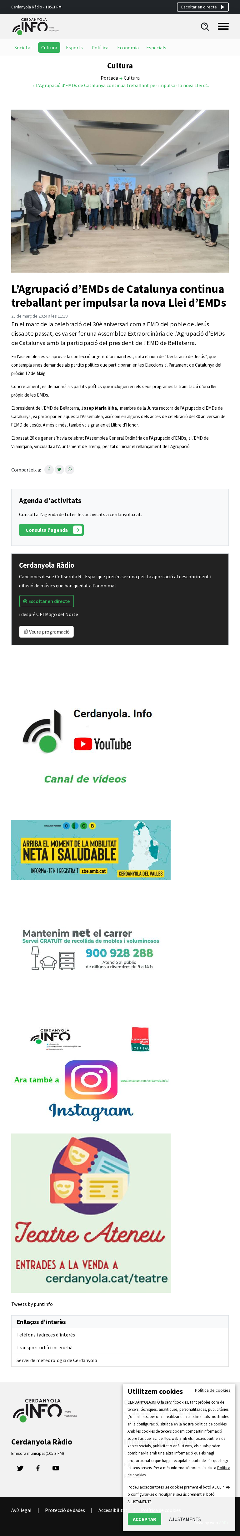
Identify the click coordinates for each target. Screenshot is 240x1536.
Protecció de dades (65, 1510)
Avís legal (21, 1510)
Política (100, 47)
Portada (109, 78)
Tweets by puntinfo (32, 1304)
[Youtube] (56, 1470)
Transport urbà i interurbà (44, 1347)
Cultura (49, 47)
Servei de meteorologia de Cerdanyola (57, 1360)
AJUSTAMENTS (185, 1519)
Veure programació (49, 632)
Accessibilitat (113, 1510)
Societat (23, 47)
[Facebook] (38, 1470)
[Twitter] (20, 1470)
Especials (156, 47)
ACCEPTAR (144, 1519)
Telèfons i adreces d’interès (46, 1334)
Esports (74, 47)
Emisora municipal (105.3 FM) (37, 1453)
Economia (128, 47)
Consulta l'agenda (47, 530)
